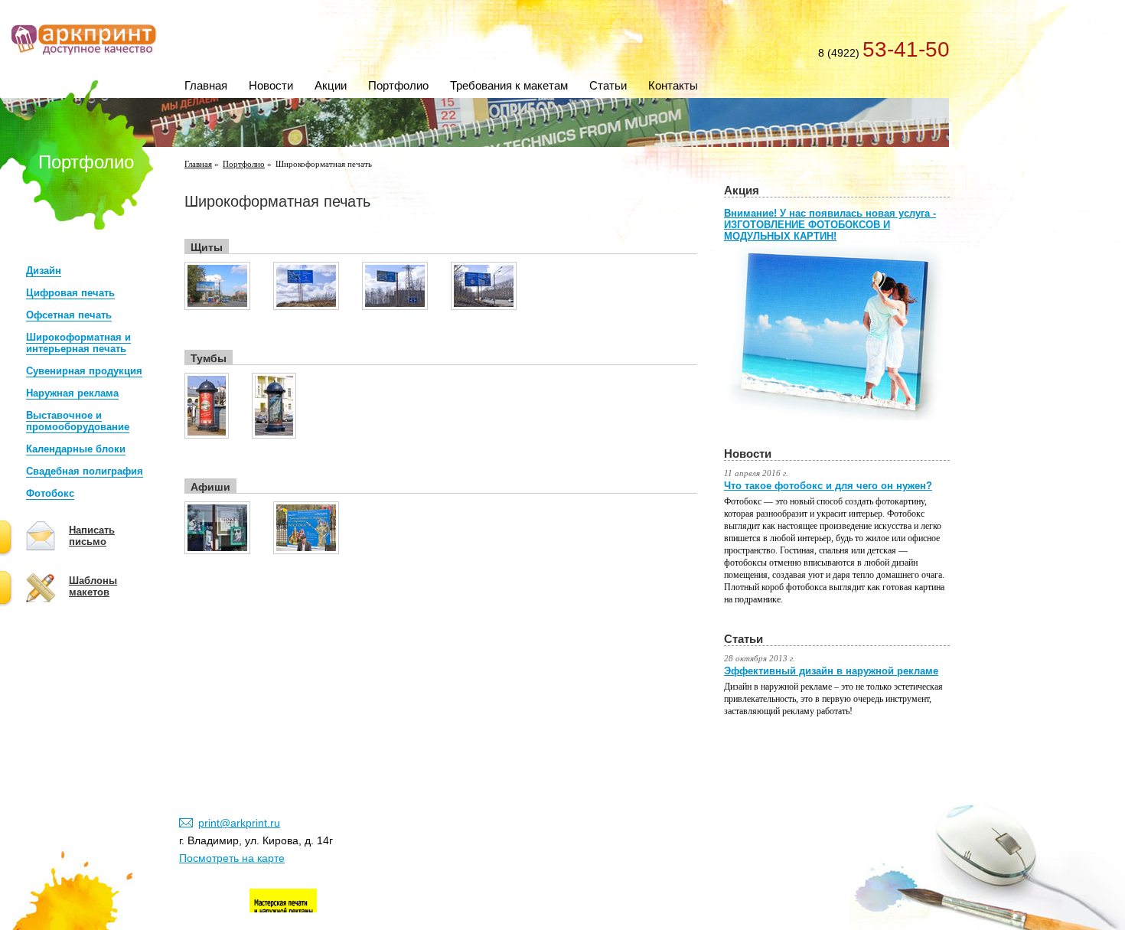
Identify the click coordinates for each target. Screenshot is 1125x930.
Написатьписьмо (92, 535)
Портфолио (398, 85)
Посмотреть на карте (232, 858)
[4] (484, 307)
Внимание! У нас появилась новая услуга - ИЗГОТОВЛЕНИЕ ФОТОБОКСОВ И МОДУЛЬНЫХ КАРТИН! (830, 224)
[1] (217, 307)
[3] (395, 307)
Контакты (673, 85)
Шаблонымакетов (93, 586)
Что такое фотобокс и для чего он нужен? (828, 485)
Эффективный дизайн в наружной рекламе (831, 671)
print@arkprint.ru (239, 823)
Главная (205, 85)
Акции (331, 85)
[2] (306, 307)
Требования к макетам (509, 85)
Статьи (608, 85)
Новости (271, 85)
